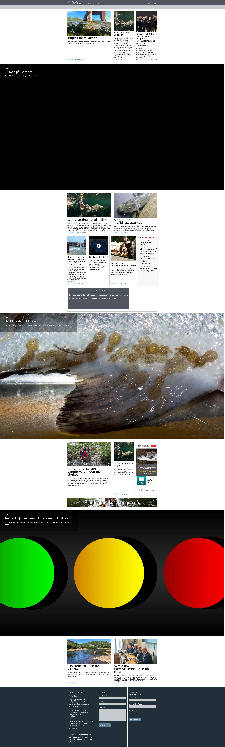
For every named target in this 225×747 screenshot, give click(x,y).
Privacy (134, 711)
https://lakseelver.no (78, 710)
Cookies (134, 713)
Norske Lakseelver (78, 692)
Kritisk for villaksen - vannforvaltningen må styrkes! (84, 471)
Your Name (103, 695)
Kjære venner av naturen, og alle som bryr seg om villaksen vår (77, 260)
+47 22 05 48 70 (87, 721)
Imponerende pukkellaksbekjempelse (123, 264)
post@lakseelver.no (80, 725)
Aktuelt (90, 3)
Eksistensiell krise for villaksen (83, 667)
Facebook (73, 728)
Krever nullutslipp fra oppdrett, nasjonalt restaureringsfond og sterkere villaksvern (145, 40)
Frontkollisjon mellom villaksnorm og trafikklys (37, 518)
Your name (133, 698)
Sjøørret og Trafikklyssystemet (128, 221)
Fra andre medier (146, 237)
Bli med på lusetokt (18, 72)
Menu (150, 3)
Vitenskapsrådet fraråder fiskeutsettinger (147, 261)
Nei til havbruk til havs (20, 321)
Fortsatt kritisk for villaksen (123, 33)
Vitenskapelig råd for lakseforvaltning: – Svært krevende (149, 251)
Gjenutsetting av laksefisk (87, 219)
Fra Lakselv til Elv (98, 257)
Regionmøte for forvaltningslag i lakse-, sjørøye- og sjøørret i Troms (98, 295)
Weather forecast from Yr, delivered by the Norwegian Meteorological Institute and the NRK (81, 738)
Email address (135, 704)
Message (102, 708)
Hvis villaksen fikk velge (123, 464)
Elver (99, 3)
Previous (148, 241)
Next (148, 271)
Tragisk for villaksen (82, 38)
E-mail (101, 702)
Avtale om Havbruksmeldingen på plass (131, 668)
